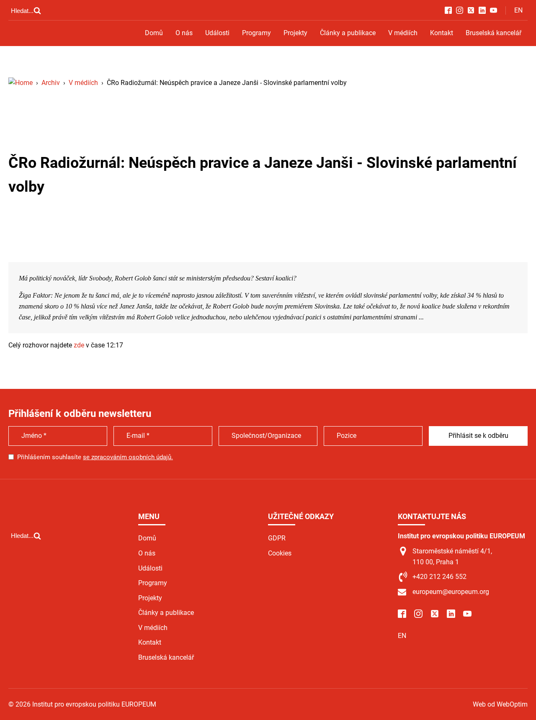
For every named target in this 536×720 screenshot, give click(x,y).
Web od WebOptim (500, 704)
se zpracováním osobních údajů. (128, 457)
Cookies (279, 553)
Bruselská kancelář (493, 33)
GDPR (277, 538)
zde (79, 345)
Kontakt (441, 33)
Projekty (295, 33)
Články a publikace (348, 33)
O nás (184, 33)
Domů (154, 33)
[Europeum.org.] (20, 83)
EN (518, 10)
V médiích (402, 33)
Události (217, 33)
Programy (256, 33)
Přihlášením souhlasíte (95, 457)
